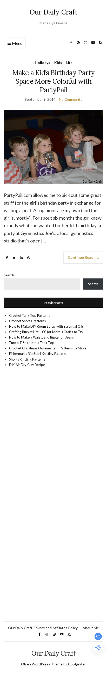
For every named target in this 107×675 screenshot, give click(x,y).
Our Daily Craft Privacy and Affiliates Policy (43, 628)
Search (9, 275)
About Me (91, 628)
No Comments (70, 99)
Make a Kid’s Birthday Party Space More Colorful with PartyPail (53, 81)
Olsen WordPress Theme (42, 664)
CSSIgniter (77, 664)
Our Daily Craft (54, 12)
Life (69, 62)
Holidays (42, 62)
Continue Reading (83, 257)
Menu (16, 43)
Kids (58, 62)
